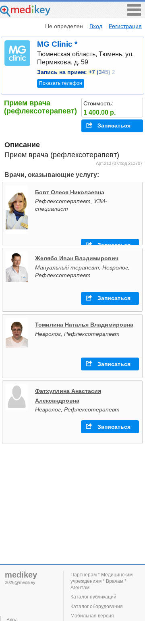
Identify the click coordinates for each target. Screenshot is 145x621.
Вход (95, 26)
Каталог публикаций (93, 597)
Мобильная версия (92, 616)
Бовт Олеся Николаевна (69, 192)
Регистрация (125, 26)
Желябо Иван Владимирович (76, 258)
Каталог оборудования (96, 606)
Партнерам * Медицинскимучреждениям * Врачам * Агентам (101, 581)
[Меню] (134, 13)
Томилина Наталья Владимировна (84, 324)
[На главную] (25, 14)
